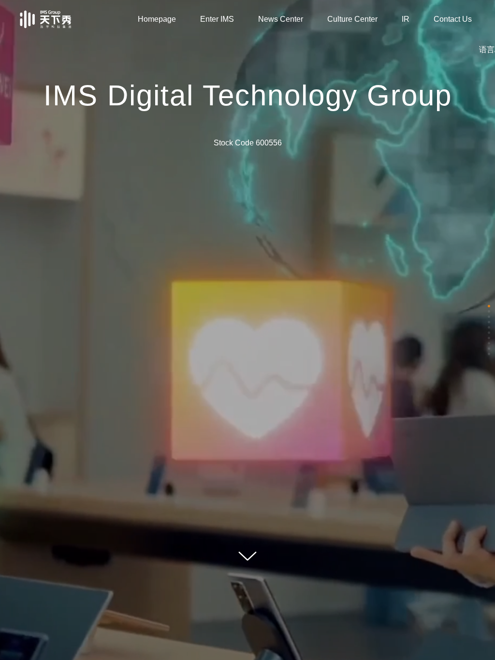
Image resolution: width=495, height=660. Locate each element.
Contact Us (453, 19)
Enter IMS (217, 19)
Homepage (157, 19)
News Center (280, 19)
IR (405, 19)
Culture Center (352, 19)
